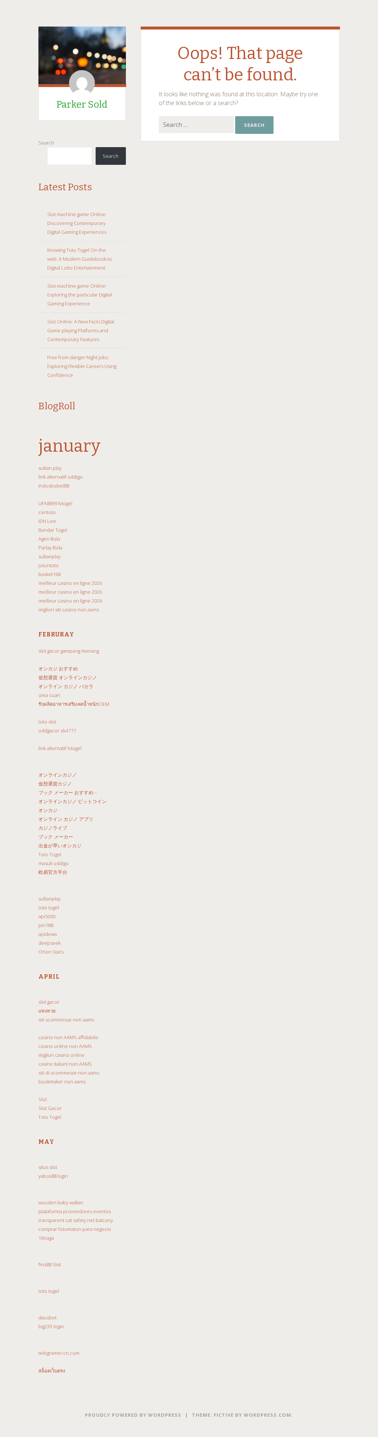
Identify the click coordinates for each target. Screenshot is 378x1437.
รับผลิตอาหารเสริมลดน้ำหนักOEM (73, 704)
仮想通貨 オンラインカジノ (67, 677)
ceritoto (47, 512)
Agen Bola (49, 538)
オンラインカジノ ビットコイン (72, 801)
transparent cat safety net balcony (75, 1220)
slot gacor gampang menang (68, 651)
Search (46, 142)
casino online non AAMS (65, 1046)
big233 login (51, 1326)
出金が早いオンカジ (60, 845)
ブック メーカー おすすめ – (67, 792)
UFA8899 (47, 503)
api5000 (46, 916)
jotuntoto (48, 565)
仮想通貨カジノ (55, 783)
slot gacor (48, 1002)
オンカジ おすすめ (58, 668)
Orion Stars (50, 951)
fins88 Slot (49, 1264)
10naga (46, 1238)
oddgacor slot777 (57, 730)
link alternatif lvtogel (60, 748)
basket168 (49, 574)
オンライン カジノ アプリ (65, 819)
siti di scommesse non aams (68, 1072)
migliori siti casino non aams (68, 609)
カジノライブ (52, 828)
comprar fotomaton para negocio (74, 1229)
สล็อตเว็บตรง (51, 1370)
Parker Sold (81, 104)
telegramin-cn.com (58, 1353)
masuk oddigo (53, 863)
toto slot (47, 721)
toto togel (48, 907)
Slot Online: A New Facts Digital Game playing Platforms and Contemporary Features (80, 330)
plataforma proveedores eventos (74, 1211)
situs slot (47, 1167)
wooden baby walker (60, 1202)
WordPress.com (267, 1415)
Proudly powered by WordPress (133, 1415)
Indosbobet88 (53, 485)
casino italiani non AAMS (65, 1064)
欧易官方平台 (52, 872)
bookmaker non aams (62, 1081)
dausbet (47, 1317)
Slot (42, 1099)
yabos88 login (53, 1176)
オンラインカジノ (57, 774)
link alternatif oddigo (60, 476)
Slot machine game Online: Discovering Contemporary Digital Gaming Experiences (76, 223)
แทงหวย (47, 1010)
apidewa (47, 934)
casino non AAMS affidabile (68, 1037)
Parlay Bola (50, 547)
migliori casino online (61, 1055)
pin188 (45, 925)
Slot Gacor (50, 1108)
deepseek (49, 943)
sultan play (50, 468)
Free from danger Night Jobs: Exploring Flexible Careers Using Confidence (81, 366)
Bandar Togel (52, 530)
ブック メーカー (55, 836)
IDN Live (47, 521)
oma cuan (49, 695)
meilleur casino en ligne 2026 (70, 583)
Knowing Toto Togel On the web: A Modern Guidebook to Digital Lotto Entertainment (79, 259)
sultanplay (49, 556)
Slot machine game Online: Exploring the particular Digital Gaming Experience (79, 294)
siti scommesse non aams (66, 1019)
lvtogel (65, 503)
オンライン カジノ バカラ (65, 686)
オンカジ (48, 810)
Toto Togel (49, 854)
